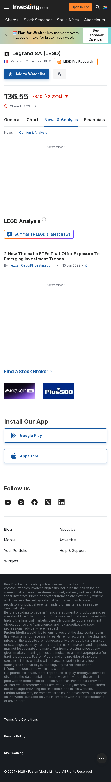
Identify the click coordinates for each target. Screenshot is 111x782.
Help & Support (73, 550)
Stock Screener (37, 20)
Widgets (11, 561)
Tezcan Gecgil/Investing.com (31, 265)
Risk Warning (13, 753)
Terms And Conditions (21, 719)
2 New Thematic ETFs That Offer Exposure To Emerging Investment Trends (52, 256)
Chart (32, 119)
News (8, 132)
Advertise (68, 540)
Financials (94, 119)
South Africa (68, 20)
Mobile (10, 540)
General (12, 119)
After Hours (94, 20)
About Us (67, 529)
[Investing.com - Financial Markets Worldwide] (30, 7)
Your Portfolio (15, 550)
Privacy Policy (14, 736)
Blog (8, 529)
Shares (11, 20)
